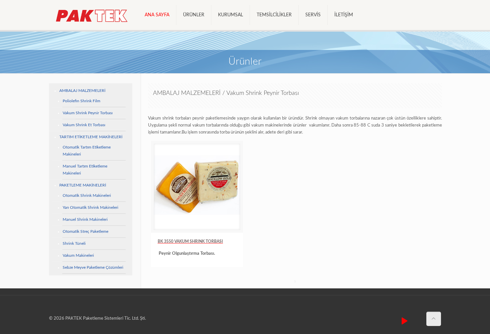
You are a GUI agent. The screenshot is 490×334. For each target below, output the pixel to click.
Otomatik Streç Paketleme (85, 231)
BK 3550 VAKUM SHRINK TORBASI (190, 241)
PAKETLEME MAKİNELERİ (82, 185)
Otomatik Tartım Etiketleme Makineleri (87, 150)
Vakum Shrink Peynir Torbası (88, 113)
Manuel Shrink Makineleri (85, 219)
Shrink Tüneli (74, 243)
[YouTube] (405, 321)
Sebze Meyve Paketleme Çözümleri (93, 267)
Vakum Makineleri (78, 255)
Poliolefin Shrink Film (81, 101)
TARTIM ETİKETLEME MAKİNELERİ (90, 137)
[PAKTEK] (92, 15)
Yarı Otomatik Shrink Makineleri (90, 207)
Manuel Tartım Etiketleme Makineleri (85, 169)
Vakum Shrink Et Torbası (84, 125)
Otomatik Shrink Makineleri (87, 195)
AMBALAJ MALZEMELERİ (82, 91)
